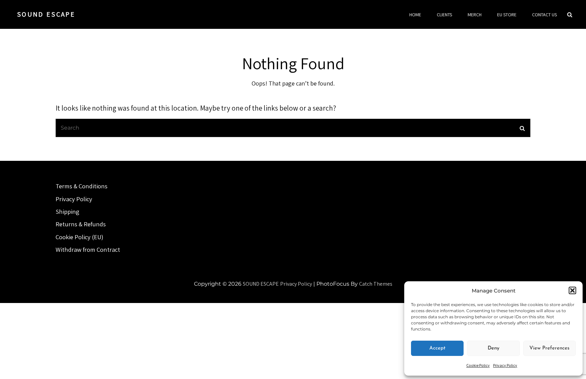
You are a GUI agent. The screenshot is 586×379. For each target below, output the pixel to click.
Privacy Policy (505, 365)
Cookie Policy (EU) (79, 237)
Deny (494, 348)
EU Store (506, 15)
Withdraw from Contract (88, 249)
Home (415, 15)
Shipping (67, 211)
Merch (475, 15)
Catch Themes (375, 283)
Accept (437, 348)
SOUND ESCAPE (46, 14)
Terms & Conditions (82, 186)
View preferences (549, 348)
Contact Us (544, 15)
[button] (572, 290)
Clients (444, 15)
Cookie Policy (478, 365)
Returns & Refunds (81, 224)
